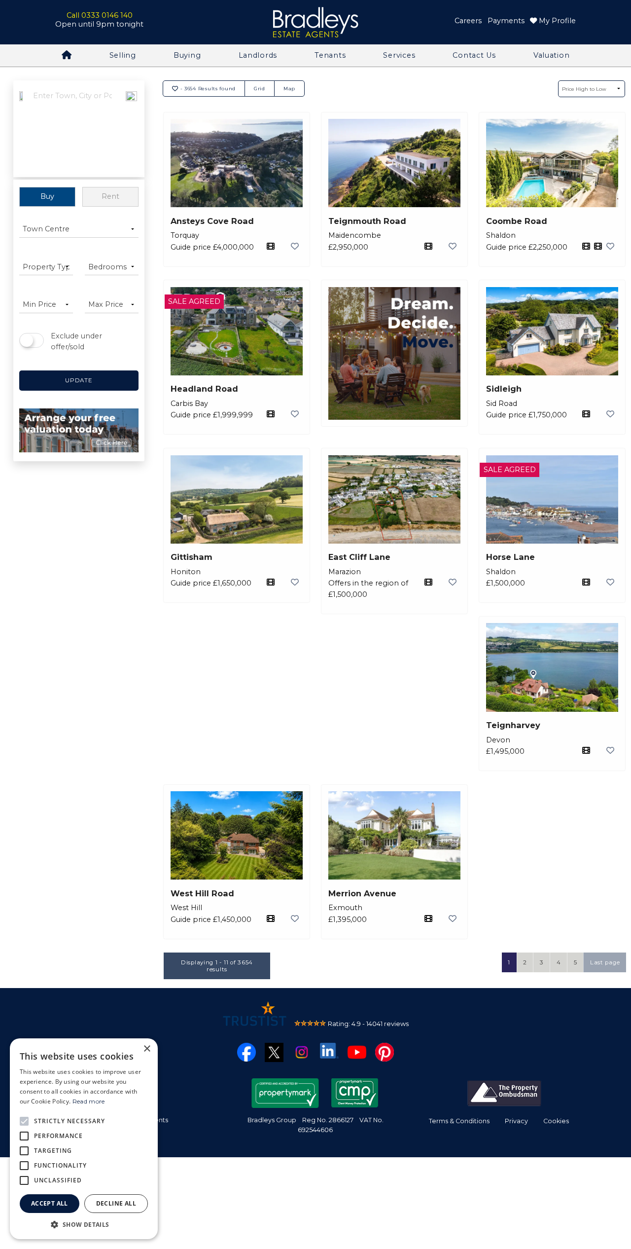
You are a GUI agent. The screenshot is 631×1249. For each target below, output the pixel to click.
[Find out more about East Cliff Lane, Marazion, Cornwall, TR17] (394, 499)
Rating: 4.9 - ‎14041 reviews (368, 1024)
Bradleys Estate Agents (315, 22)
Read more (88, 1101)
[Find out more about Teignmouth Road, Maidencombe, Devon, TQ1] (394, 162)
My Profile (556, 20)
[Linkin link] (329, 1050)
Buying (187, 55)
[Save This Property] (295, 246)
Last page (605, 962)
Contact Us (474, 55)
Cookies (556, 1121)
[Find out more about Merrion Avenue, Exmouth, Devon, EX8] (394, 835)
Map (289, 88)
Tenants (330, 55)
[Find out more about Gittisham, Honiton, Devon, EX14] (237, 499)
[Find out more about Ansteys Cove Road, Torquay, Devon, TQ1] (237, 162)
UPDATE (78, 380)
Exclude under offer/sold (76, 341)
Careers (468, 20)
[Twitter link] (274, 1051)
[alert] (84, 1138)
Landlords (258, 55)
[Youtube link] (357, 1051)
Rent (110, 196)
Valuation (551, 55)
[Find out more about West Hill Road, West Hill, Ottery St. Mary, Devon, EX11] (237, 835)
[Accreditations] (504, 1092)
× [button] (146, 1049)
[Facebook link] (246, 1051)
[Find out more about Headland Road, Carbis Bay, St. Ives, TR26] (237, 330)
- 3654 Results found (207, 88)
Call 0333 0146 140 (100, 15)
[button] (84, 1224)
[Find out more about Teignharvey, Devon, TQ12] (552, 666)
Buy (47, 196)
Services (399, 55)
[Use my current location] (131, 130)
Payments (506, 20)
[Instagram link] (301, 1051)
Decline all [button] (116, 1203)
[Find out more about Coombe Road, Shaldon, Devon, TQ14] (552, 162)
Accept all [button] (49, 1203)
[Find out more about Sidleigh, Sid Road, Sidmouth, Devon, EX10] (552, 330)
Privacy (516, 1121)
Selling (122, 55)
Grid (259, 88)
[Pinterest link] (384, 1051)
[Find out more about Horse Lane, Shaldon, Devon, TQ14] (552, 499)
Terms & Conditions (459, 1121)
